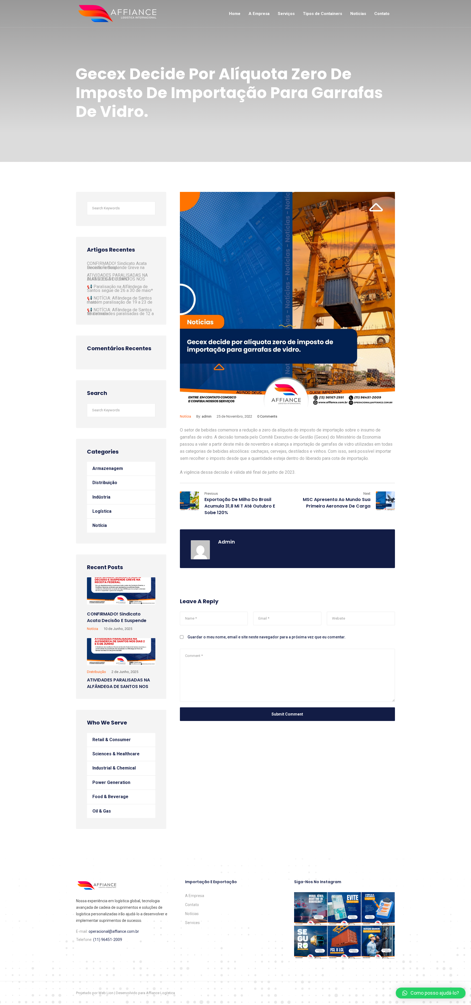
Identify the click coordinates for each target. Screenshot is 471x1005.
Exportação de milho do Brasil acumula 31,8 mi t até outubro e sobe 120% (239, 506)
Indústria (101, 497)
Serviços (286, 13)
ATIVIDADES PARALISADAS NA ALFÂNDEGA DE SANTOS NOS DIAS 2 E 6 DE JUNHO (117, 277)
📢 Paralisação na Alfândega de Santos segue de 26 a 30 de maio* (120, 288)
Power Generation (111, 782)
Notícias (358, 13)
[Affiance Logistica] (117, 13)
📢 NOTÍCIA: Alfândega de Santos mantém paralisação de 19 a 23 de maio (119, 299)
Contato (382, 13)
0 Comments (267, 416)
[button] (431, 993)
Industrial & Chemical (114, 768)
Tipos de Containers (322, 13)
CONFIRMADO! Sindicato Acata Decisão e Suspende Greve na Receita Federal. (117, 265)
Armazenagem (107, 468)
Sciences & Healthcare (116, 753)
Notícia (185, 416)
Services (192, 923)
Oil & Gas (101, 811)
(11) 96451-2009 (107, 939)
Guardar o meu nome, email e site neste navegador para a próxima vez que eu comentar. (267, 637)
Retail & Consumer (111, 739)
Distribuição (104, 482)
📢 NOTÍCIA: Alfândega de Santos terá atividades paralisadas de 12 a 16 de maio (120, 311)
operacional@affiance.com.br (114, 931)
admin (207, 416)
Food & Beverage (110, 796)
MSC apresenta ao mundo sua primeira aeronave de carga (336, 502)
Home (234, 13)
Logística (101, 511)
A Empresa (259, 13)
